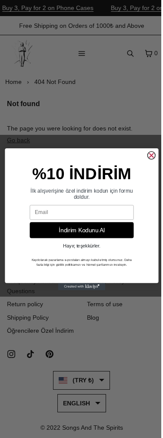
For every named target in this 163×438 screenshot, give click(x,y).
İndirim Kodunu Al (82, 230)
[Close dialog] (151, 155)
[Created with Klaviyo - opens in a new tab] (81, 286)
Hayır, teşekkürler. (81, 245)
